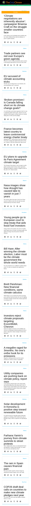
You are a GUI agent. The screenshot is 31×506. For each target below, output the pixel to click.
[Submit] (28, 17)
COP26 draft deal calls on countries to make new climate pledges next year (15, 491)
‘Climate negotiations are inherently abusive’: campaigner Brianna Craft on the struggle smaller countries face (15, 24)
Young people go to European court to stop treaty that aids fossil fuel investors (15, 221)
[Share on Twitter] (8, 42)
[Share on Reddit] (20, 42)
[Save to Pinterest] (17, 42)
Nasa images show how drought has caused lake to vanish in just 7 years (14, 191)
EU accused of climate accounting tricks (14, 79)
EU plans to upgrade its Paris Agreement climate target (15, 159)
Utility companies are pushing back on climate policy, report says (15, 377)
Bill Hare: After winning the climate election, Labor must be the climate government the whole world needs (15, 255)
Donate (15, 12)
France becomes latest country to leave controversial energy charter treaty (15, 133)
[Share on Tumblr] (14, 42)
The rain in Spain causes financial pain (13, 466)
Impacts (24, 180)
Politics (24, 48)
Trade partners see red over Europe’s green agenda (14, 56)
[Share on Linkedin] (11, 42)
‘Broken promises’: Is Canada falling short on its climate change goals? (14, 103)
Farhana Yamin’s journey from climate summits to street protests (15, 439)
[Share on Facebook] (5, 42)
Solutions (24, 71)
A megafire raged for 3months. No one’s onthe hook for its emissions (15, 351)
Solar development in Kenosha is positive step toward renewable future (15, 408)
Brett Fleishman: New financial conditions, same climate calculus (13, 288)
